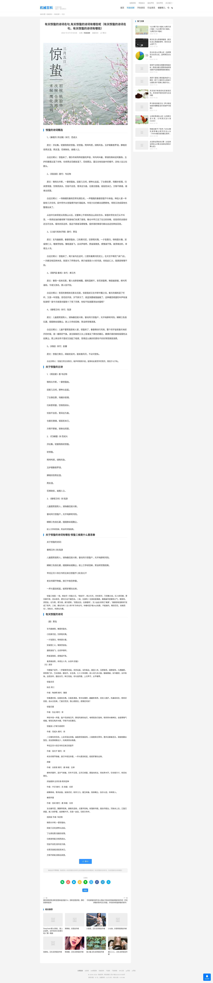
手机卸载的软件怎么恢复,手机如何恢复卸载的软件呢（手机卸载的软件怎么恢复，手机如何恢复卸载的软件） (107, 901)
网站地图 (106, 974)
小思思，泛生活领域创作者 (95, 928)
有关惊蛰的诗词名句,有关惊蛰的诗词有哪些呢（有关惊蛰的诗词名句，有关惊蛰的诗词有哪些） (95, 870)
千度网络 (114, 971)
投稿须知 (133, 3)
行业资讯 (151, 8)
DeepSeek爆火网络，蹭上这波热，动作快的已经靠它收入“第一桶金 (53, 931)
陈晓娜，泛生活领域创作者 (74, 952)
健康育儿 (161, 8)
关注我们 (169, 3)
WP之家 (121, 971)
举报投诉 (142, 3)
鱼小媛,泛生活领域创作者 (95, 952)
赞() (103, 33)
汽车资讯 (141, 8)
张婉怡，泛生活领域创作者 (52, 952)
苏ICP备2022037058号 (118, 974)
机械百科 (46, 8)
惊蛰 (85, 890)
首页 (122, 8)
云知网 (87, 971)
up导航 (128, 971)
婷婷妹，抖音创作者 (72, 928)
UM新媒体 (94, 971)
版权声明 (151, 3)
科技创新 (130, 8)
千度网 (108, 971)
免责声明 (160, 3)
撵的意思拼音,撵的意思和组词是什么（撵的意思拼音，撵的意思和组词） (63, 901)
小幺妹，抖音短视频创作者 (117, 928)
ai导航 (134, 971)
